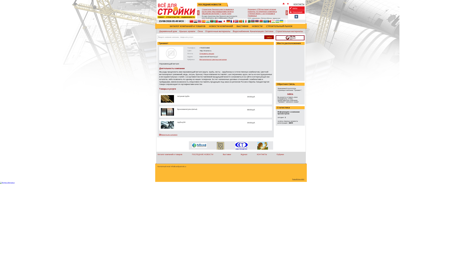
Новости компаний (221, 26)
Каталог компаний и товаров (187, 26)
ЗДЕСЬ (290, 94)
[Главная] (284, 4)
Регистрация (297, 12)
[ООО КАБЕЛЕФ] (199, 145)
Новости (257, 26)
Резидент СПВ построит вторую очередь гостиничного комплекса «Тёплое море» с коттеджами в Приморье (262, 12)
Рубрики (280, 154)
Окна (200, 31)
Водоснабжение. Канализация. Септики (253, 31)
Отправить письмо (206, 53)
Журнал (244, 154)
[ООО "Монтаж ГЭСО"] (220, 146)
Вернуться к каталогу (169, 135)
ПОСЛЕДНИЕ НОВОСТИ (202, 154)
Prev (198, 12)
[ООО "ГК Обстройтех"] (241, 146)
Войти (295, 8)
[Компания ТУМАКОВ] (262, 146)
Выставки (242, 26)
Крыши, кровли (187, 31)
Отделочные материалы (217, 31)
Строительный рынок (279, 26)
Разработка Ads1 (298, 179)
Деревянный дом (168, 31)
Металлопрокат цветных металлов (213, 59)
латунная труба (183, 96)
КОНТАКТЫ (262, 154)
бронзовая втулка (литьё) (187, 109)
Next (287, 12)
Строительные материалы (289, 31)
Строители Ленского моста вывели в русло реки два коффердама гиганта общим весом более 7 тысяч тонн (218, 11)
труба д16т (181, 122)
